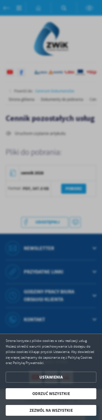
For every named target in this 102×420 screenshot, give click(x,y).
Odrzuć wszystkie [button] (51, 393)
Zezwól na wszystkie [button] (51, 410)
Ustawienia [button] (51, 377)
